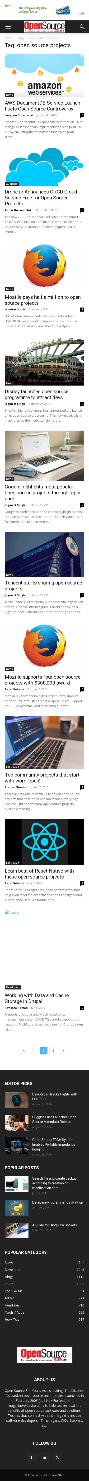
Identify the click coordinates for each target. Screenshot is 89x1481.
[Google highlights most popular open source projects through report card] (44, 456)
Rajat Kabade (14, 689)
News (9, 95)
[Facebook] (32, 1457)
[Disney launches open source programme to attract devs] (44, 361)
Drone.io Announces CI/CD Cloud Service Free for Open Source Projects (41, 198)
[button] (8, 26)
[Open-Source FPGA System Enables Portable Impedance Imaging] (16, 1145)
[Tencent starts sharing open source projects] (44, 554)
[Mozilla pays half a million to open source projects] (44, 266)
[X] (57, 1457)
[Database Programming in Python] (16, 1208)
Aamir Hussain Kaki (19, 210)
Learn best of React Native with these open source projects (39, 874)
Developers (13, 987)
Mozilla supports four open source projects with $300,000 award (42, 680)
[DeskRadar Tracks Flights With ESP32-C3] (16, 1100)
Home (9, 38)
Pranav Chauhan (16, 787)
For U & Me (12, 766)
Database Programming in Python (57, 1202)
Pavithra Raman (16, 1007)
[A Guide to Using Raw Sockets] (16, 1230)
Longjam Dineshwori (19, 115)
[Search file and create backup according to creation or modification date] (16, 1184)
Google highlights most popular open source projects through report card (44, 492)
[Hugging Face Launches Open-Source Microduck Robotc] (16, 1123)
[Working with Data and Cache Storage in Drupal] (44, 949)
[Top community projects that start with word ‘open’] (44, 742)
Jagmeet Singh (15, 309)
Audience (12, 183)
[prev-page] (24, 1050)
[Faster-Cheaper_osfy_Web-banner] (44, 15)
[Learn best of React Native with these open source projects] (44, 842)
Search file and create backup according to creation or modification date (54, 1183)
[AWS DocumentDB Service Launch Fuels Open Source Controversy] (44, 75)
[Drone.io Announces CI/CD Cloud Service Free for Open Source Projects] (44, 166)
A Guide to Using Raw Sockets (54, 1225)
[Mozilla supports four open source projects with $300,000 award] (44, 646)
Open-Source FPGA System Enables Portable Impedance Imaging (53, 1144)
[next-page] (63, 1050)
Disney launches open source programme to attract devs (37, 394)
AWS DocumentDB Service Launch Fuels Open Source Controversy (42, 106)
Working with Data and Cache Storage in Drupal (37, 998)
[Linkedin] (44, 1457)
